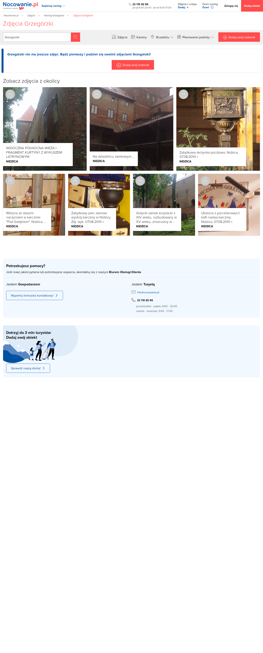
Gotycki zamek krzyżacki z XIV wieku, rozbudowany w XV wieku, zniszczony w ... (156, 217)
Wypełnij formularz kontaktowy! (32, 295)
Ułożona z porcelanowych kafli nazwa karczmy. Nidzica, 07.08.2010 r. (220, 217)
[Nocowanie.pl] (20, 6)
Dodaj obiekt (252, 6)
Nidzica (12, 161)
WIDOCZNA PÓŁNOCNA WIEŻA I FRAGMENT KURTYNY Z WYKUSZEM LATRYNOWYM (34, 152)
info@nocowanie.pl (148, 292)
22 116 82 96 (140, 4)
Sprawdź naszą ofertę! (26, 368)
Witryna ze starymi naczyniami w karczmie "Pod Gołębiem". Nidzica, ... (26, 217)
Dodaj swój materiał (242, 37)
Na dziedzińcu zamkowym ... (114, 156)
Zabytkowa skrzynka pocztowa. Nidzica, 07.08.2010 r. (208, 154)
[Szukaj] (75, 37)
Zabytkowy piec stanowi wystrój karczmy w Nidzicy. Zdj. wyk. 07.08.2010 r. (91, 217)
